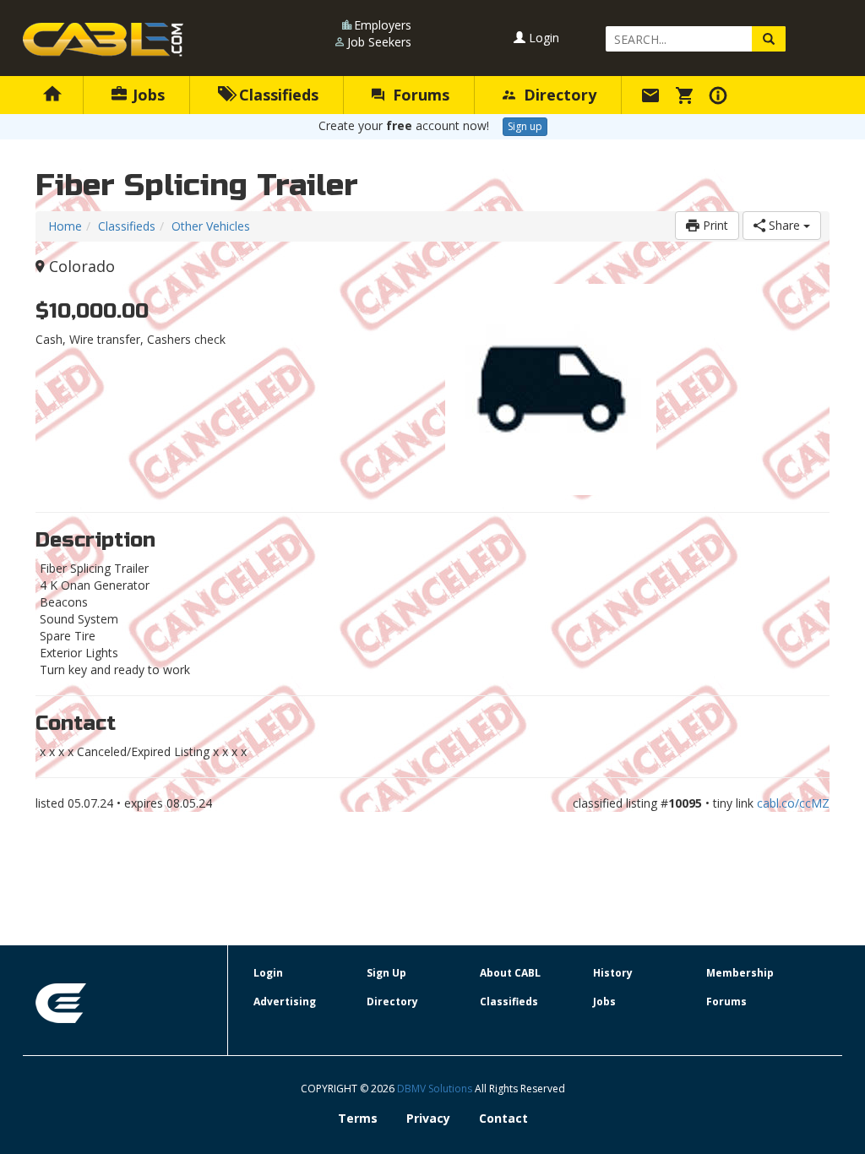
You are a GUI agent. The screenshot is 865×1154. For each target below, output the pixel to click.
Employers (382, 25)
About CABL (510, 973)
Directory (558, 94)
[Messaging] (653, 94)
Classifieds (276, 94)
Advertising (284, 1001)
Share (784, 225)
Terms (358, 1118)
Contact (503, 1118)
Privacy (428, 1118)
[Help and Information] (721, 94)
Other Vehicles (210, 226)
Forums (419, 94)
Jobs (146, 94)
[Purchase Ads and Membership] (687, 94)
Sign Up (386, 973)
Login (542, 38)
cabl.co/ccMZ (793, 803)
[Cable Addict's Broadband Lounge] (103, 40)
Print (713, 225)
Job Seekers (379, 42)
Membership (740, 973)
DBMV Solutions (436, 1088)
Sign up (525, 126)
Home (65, 226)
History (613, 973)
